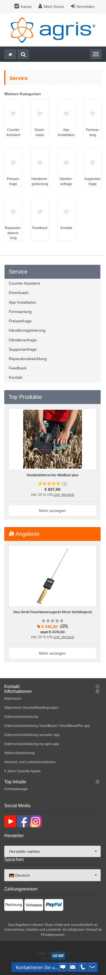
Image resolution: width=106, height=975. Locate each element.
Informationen (18, 691)
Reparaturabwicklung (13, 233)
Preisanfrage (20, 321)
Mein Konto (54, 6)
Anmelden (86, 6)
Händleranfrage (23, 340)
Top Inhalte (15, 781)
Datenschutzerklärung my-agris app (31, 744)
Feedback (39, 228)
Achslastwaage (16, 789)
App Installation (22, 302)
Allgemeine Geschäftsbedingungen (31, 708)
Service (18, 271)
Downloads (19, 292)
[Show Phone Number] (82, 967)
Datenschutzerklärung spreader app (32, 735)
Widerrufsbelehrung (19, 753)
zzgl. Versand (63, 495)
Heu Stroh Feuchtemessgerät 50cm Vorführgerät (52, 612)
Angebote (27, 534)
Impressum (12, 699)
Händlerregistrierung (27, 330)
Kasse (26, 6)
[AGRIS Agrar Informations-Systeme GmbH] (53, 30)
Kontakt (66, 228)
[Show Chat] (62, 967)
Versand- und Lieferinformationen (30, 762)
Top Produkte (25, 397)
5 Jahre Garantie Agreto (22, 771)
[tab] (52, 686)
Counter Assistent (24, 283)
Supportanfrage (23, 349)
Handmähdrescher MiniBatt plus (53, 475)
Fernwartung (20, 311)
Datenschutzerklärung (21, 717)
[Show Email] (72, 967)
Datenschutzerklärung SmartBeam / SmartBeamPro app (47, 726)
